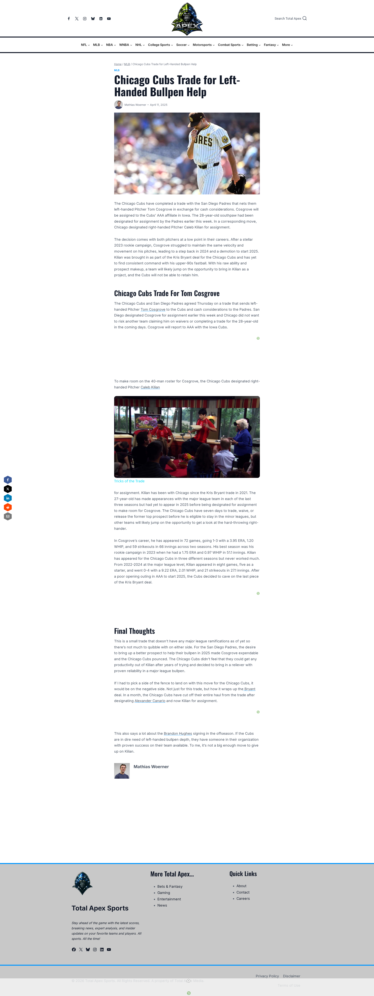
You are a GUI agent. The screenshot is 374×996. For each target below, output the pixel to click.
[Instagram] (84, 18)
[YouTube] (108, 18)
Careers (243, 898)
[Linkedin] (100, 18)
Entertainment (169, 899)
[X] (76, 18)
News (162, 905)
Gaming (163, 893)
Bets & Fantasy (170, 886)
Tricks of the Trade (141, 402)
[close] (188, 981)
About (241, 886)
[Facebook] (68, 18)
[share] (252, 400)
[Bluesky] (92, 18)
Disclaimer (291, 976)
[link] (120, 402)
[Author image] (118, 104)
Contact (243, 892)
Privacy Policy (267, 976)
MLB (117, 70)
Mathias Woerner (135, 104)
